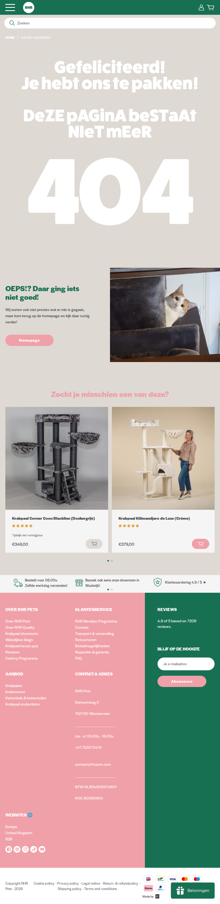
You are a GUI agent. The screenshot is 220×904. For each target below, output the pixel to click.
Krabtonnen (15, 691)
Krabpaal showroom (21, 633)
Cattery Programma (21, 658)
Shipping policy (69, 888)
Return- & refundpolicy (120, 883)
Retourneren (86, 639)
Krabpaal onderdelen (22, 704)
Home (10, 37)
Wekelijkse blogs (19, 639)
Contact (82, 627)
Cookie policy (44, 883)
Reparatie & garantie (92, 652)
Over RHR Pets (17, 621)
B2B (8, 838)
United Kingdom (18, 832)
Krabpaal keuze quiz (21, 645)
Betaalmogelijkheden (92, 645)
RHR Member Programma (96, 621)
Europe (11, 826)
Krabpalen (13, 685)
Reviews (12, 652)
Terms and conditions (100, 888)
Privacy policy (68, 883)
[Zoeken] (12, 23)
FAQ (78, 658)
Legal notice (91, 883)
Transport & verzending (94, 633)
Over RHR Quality (20, 627)
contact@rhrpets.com (93, 764)
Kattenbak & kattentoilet (25, 697)
